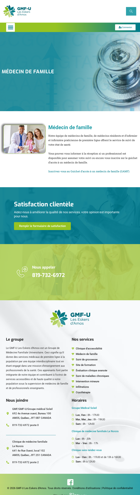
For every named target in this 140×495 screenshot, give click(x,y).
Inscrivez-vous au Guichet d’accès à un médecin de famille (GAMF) (88, 171)
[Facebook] (70, 482)
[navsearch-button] (131, 11)
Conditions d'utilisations (86, 488)
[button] (10, 27)
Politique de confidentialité (117, 488)
